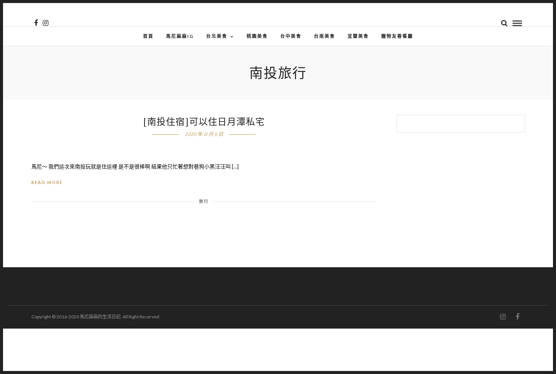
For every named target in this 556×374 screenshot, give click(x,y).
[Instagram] (45, 23)
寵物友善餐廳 (397, 36)
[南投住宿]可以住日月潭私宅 (204, 122)
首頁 (148, 36)
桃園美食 (257, 36)
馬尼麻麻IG (180, 36)
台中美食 (290, 36)
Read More (47, 182)
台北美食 (216, 36)
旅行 (204, 201)
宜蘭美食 (358, 36)
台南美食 (324, 36)
